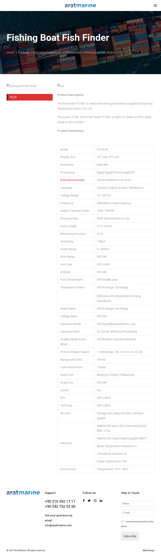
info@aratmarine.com (58, 525)
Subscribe (130, 536)
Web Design (148, 550)
